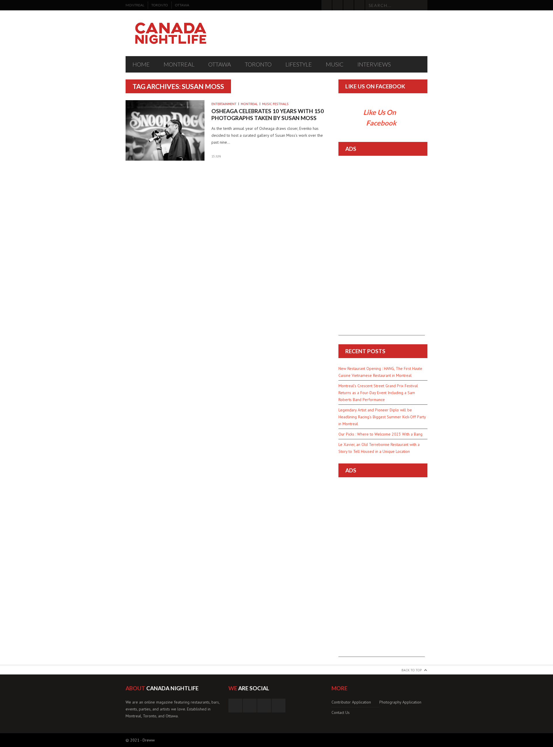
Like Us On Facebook (375, 86)
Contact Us (341, 712)
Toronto (159, 5)
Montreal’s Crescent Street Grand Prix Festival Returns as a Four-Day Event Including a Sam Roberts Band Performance (378, 392)
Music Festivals (275, 104)
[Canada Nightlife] (171, 33)
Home (141, 64)
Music (335, 64)
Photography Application (400, 702)
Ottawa (182, 5)
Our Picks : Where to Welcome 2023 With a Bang (380, 434)
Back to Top (412, 670)
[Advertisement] (381, 249)
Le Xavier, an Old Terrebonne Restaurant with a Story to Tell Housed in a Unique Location (379, 448)
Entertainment (223, 104)
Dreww (149, 740)
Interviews (374, 64)
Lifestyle (298, 64)
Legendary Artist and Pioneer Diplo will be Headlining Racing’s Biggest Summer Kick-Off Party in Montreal (382, 416)
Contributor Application (351, 702)
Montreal (135, 5)
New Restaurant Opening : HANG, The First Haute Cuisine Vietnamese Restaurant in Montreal (380, 372)
